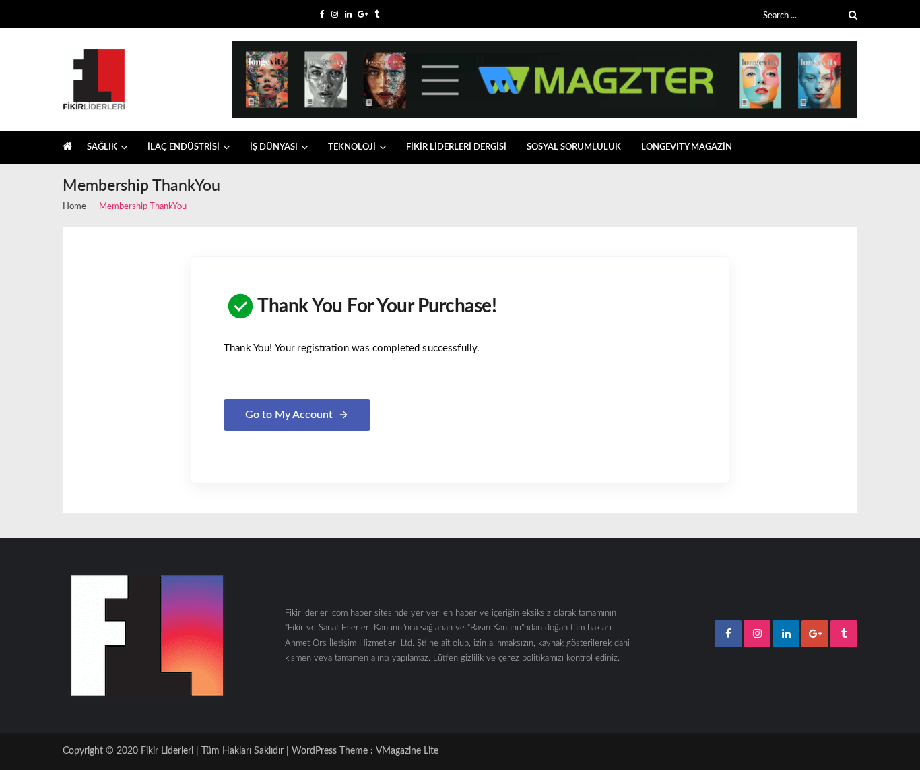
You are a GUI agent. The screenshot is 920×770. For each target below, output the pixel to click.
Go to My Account (289, 414)
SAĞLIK (102, 147)
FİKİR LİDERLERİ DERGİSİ (456, 147)
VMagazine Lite (407, 751)
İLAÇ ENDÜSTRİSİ (183, 147)
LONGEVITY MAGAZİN (686, 147)
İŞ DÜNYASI (274, 147)
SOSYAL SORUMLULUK (574, 147)
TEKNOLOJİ (352, 147)
